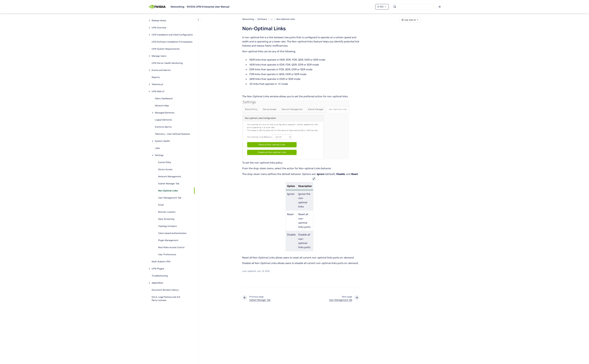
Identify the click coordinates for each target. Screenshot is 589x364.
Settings (159, 155)
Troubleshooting (160, 275)
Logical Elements (163, 119)
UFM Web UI (158, 91)
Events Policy (164, 162)
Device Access (165, 169)
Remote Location (166, 212)
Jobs (157, 148)
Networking (177, 6)
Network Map (162, 105)
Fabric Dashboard (163, 98)
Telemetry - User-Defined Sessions (172, 134)
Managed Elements (164, 112)
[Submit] (394, 6)
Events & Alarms (163, 126)
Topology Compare (167, 226)
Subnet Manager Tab (168, 183)
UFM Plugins (158, 268)
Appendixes (157, 282)
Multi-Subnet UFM (161, 261)
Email (161, 204)
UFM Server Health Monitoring (167, 63)
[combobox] (412, 7)
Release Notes (159, 20)
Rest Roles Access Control (171, 247)
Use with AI (410, 19)
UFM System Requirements (166, 48)
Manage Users (159, 56)
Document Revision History (165, 289)
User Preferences (167, 254)
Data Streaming (166, 219)
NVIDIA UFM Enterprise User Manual (208, 6)
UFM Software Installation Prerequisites (172, 41)
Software (262, 19)
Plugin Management (168, 240)
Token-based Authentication (172, 233)
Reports (156, 77)
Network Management (169, 176)
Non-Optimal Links (168, 190)
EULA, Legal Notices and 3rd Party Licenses (166, 299)
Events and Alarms (161, 70)
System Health (162, 141)
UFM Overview (159, 27)
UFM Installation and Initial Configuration (172, 34)
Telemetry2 (157, 84)
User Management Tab (169, 197)
